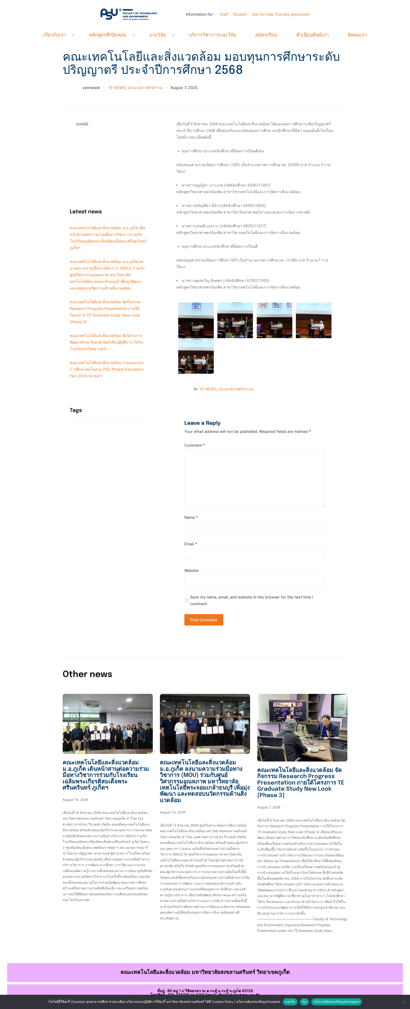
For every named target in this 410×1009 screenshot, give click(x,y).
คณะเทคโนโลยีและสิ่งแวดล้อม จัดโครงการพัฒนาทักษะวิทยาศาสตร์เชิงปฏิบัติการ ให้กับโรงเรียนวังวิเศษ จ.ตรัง (106, 342)
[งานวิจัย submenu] (173, 35)
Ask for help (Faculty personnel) (281, 14)
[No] (404, 1002)
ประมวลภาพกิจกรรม (145, 87)
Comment (194, 445)
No (304, 1002)
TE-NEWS (117, 87)
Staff (224, 14)
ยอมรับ (290, 1002)
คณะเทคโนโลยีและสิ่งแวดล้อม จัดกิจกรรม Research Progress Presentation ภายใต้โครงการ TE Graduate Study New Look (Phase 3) (300, 783)
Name (191, 517)
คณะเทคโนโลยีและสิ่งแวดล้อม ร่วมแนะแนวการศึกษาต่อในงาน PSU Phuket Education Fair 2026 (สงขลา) (107, 369)
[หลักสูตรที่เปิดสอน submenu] (133, 35)
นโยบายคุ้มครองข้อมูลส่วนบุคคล (336, 1002)
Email (190, 544)
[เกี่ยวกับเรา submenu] (73, 35)
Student (240, 14)
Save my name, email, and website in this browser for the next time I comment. (251, 600)
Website (191, 570)
